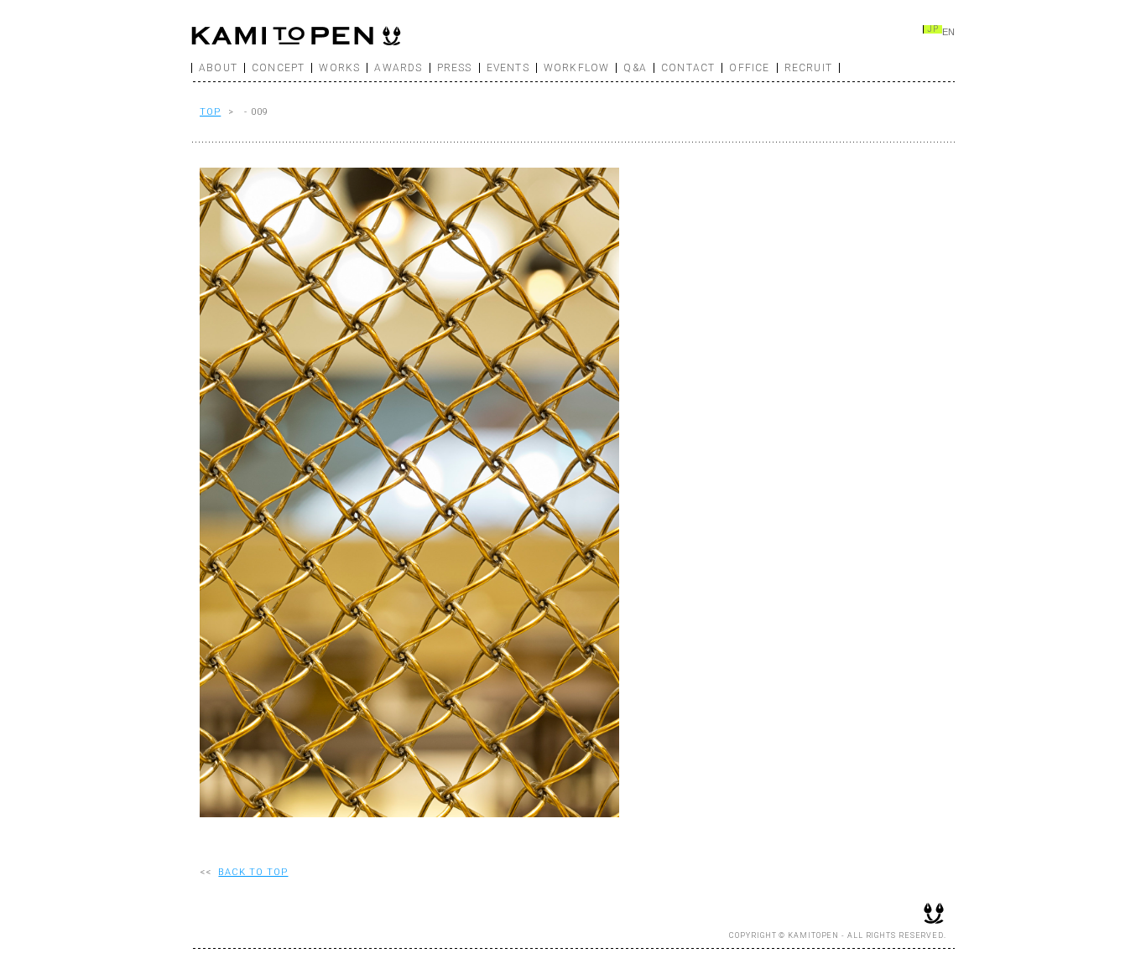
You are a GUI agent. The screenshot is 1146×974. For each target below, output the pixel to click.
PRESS (454, 68)
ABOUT (218, 68)
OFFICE (749, 68)
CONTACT (688, 68)
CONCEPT (278, 68)
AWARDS (398, 68)
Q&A (635, 68)
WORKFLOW (577, 68)
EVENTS (508, 68)
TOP (210, 111)
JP (933, 29)
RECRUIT (808, 68)
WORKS (339, 68)
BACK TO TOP (253, 872)
